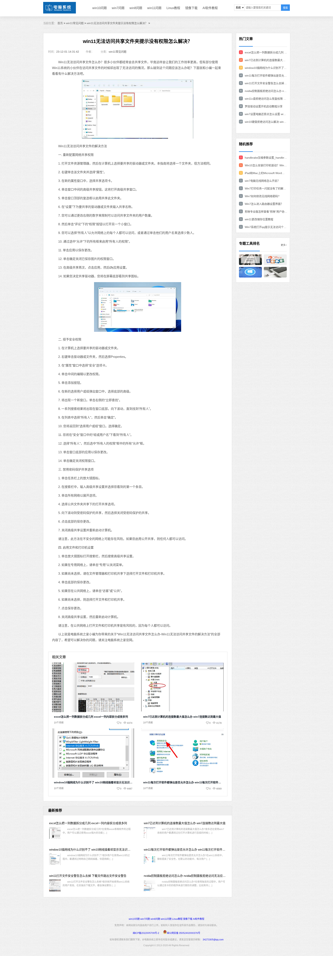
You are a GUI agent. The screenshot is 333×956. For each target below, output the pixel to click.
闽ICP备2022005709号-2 (146, 933)
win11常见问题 (75, 23)
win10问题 (99, 8)
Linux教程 (173, 8)
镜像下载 (191, 8)
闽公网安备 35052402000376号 (183, 933)
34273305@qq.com (213, 939)
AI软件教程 (210, 8)
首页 (60, 23)
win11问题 (154, 8)
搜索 (285, 7)
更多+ (284, 245)
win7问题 (118, 8)
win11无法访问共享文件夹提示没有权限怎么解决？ (117, 23)
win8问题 (136, 8)
